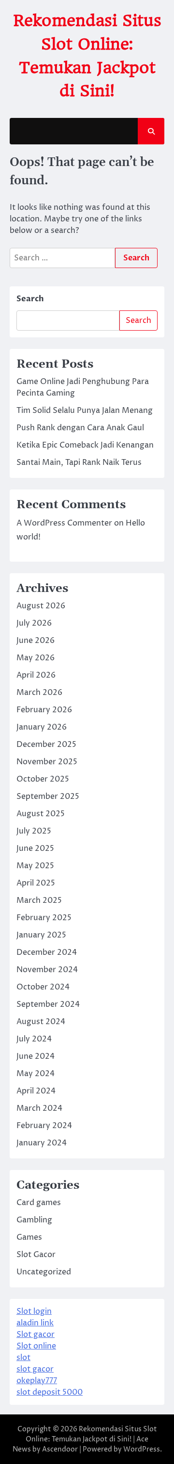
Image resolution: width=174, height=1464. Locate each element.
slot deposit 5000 (49, 1392)
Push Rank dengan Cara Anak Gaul (80, 428)
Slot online (36, 1346)
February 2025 (44, 917)
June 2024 (35, 1056)
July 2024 (34, 1039)
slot (23, 1357)
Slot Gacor (36, 1254)
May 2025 (35, 865)
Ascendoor (60, 1449)
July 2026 (34, 623)
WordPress (141, 1449)
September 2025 (47, 796)
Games (29, 1237)
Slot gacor (35, 1334)
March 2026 (39, 692)
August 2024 (40, 1021)
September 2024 (48, 1004)
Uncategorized (43, 1272)
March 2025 (39, 900)
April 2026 (36, 675)
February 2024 (44, 1125)
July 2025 (33, 831)
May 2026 (35, 658)
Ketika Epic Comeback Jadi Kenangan (85, 445)
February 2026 (44, 710)
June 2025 (35, 848)
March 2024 (39, 1108)
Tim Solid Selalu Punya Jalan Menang (84, 410)
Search (30, 299)
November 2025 (46, 762)
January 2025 (41, 935)
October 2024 (43, 987)
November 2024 (47, 969)
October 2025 (42, 779)
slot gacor (35, 1369)
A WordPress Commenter (64, 523)
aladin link (35, 1323)
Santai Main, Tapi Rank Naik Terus (79, 462)
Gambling (34, 1220)
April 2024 (36, 1091)
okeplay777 (36, 1380)
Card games (38, 1202)
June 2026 (35, 640)
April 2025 (35, 883)
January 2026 (41, 727)
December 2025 (46, 744)
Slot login (34, 1311)
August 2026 (40, 606)
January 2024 (41, 1143)
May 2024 (35, 1073)
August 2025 (40, 814)
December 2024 (46, 952)
